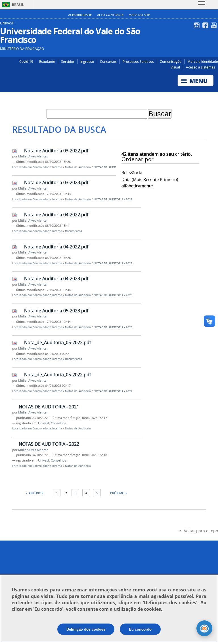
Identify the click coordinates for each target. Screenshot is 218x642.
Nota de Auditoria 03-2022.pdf (56, 150)
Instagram (197, 25)
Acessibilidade (80, 15)
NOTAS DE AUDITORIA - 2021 (49, 407)
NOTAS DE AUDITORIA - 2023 (113, 199)
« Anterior (34, 493)
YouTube (214, 25)
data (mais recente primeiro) (149, 179)
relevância (131, 172)
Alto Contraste (110, 15)
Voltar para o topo (201, 530)
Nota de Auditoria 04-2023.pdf (56, 278)
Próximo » (118, 493)
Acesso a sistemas (200, 67)
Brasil (18, 4)
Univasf (43, 423)
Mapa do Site (139, 15)
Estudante (47, 61)
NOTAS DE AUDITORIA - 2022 (113, 167)
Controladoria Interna (47, 167)
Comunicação (170, 61)
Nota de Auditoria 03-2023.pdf (56, 182)
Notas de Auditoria (78, 167)
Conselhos (58, 423)
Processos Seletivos (138, 61)
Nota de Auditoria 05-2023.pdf (56, 311)
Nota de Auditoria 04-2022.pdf (56, 214)
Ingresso (87, 61)
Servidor (67, 61)
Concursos (108, 61)
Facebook (205, 25)
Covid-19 (26, 61)
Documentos (73, 231)
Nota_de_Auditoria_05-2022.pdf (57, 342)
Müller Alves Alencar (33, 156)
